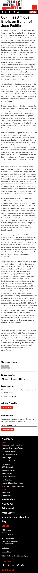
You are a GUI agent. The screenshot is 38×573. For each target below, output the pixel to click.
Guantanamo (5, 365)
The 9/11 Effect (6, 368)
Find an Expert (8, 429)
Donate (33, 12)
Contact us (5, 548)
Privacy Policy (6, 552)
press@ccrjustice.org (8, 396)
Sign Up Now (7, 408)
